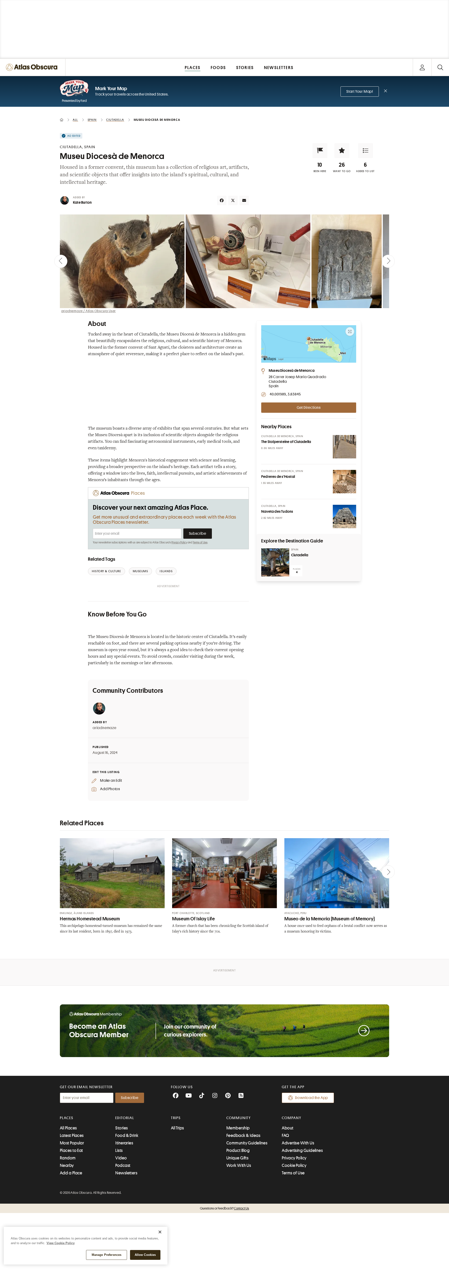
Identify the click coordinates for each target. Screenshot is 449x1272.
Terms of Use (200, 542)
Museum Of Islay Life (193, 918)
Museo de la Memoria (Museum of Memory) (329, 918)
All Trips (177, 1128)
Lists (119, 1150)
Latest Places (72, 1135)
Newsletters (126, 1173)
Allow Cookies (145, 1255)
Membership (238, 1128)
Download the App (311, 1098)
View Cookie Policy (61, 1243)
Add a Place (71, 1173)
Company (291, 1118)
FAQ (285, 1135)
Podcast (122, 1165)
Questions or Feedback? (224, 1208)
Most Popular (72, 1143)
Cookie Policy (294, 1165)
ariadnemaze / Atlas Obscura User (88, 311)
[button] (319, 150)
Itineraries (124, 1143)
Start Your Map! (359, 91)
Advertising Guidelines (302, 1150)
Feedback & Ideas (243, 1135)
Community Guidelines (246, 1143)
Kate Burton (82, 202)
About (287, 1128)
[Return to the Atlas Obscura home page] (32, 67)
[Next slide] (388, 261)
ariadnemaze (104, 728)
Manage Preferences (106, 1255)
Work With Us (238, 1165)
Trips (176, 1118)
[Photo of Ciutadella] (275, 562)
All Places (68, 1128)
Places (66, 1118)
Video (121, 1158)
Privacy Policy (179, 542)
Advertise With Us (298, 1143)
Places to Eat (71, 1150)
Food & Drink (126, 1135)
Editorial (124, 1118)
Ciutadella (299, 555)
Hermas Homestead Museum (90, 918)
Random (68, 1158)
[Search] (440, 67)
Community (238, 1118)
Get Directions (309, 407)
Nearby (67, 1165)
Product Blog (238, 1150)
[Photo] (344, 446)
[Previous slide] (60, 261)
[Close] (160, 1232)
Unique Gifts (237, 1158)
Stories (121, 1128)
